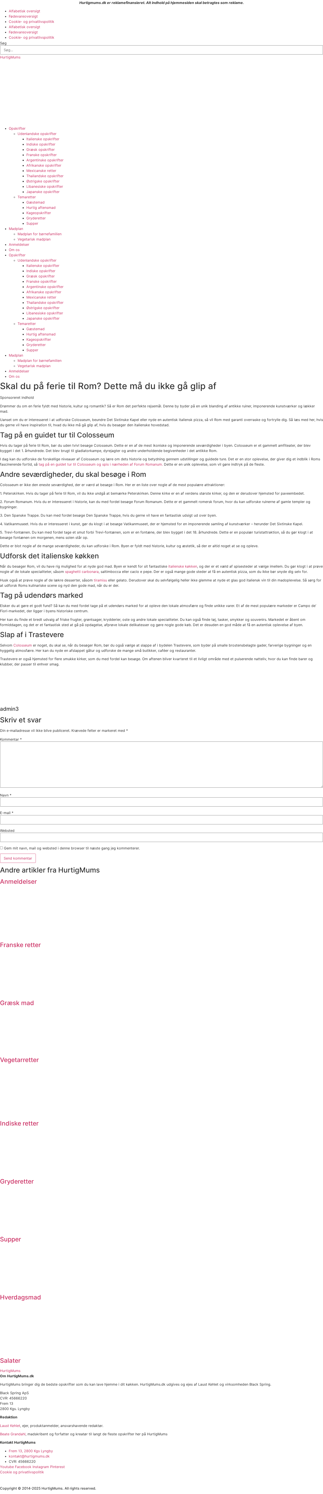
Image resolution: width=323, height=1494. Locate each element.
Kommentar (11, 739)
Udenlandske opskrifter (37, 133)
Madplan (16, 228)
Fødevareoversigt (23, 16)
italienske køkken (182, 566)
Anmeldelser (19, 244)
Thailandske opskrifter (45, 176)
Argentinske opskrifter (45, 160)
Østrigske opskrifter (43, 181)
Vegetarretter (19, 1060)
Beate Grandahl (12, 1434)
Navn (5, 795)
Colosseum (22, 645)
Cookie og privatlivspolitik (22, 1472)
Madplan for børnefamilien (40, 234)
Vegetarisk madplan (34, 239)
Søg (3, 43)
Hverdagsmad (20, 1297)
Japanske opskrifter (43, 191)
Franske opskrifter (41, 155)
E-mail (6, 812)
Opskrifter (17, 128)
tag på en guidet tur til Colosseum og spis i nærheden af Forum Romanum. (101, 464)
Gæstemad (35, 202)
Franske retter (20, 945)
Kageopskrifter (38, 213)
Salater (10, 1360)
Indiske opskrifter (40, 144)
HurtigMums (10, 57)
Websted (7, 830)
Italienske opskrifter (42, 139)
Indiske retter (19, 1123)
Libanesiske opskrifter (44, 186)
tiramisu (100, 580)
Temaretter (27, 197)
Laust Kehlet (10, 1425)
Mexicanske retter (41, 170)
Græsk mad (17, 1003)
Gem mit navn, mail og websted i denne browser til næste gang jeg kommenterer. (72, 848)
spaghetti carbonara (82, 571)
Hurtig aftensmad (41, 207)
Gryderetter (36, 218)
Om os (14, 250)
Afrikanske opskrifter (43, 165)
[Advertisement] (161, 93)
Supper (32, 223)
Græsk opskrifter (40, 149)
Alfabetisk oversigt (24, 11)
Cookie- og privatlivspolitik (31, 21)
